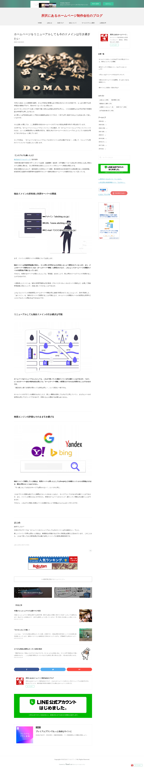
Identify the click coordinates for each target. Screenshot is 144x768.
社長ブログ (60, 23)
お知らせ (49, 23)
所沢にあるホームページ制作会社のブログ (72, 15)
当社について (73, 23)
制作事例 (115, 100)
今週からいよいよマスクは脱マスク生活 (27, 611)
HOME (40, 23)
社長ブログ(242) (25, 545)
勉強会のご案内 (106, 103)
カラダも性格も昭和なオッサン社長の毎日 (28, 649)
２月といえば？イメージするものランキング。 (112, 74)
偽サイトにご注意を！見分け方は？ (109, 87)
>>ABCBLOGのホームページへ (53, 579)
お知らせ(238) (17, 545)
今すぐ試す (95, 4)
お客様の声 (103, 23)
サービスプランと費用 (88, 23)
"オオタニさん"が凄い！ (22, 630)
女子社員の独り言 (107, 110)
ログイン (108, 4)
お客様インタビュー (106, 107)
